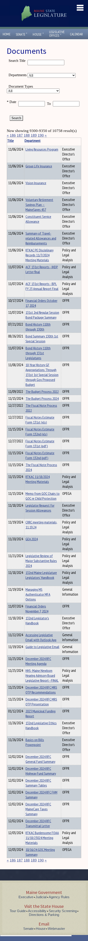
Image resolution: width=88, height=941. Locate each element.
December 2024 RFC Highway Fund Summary (40, 771)
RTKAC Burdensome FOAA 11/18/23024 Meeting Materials (42, 837)
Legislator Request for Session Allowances (39, 508)
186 (13, 135)
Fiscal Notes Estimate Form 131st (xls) (39, 420)
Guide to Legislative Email (42, 646)
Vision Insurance (35, 182)
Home (6, 34)
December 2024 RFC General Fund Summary (40, 759)
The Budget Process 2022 (42, 391)
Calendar (76, 34)
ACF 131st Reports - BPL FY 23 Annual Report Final (41, 286)
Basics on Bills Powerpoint (34, 742)
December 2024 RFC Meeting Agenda (38, 661)
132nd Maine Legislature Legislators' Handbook (41, 575)
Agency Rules (59, 897)
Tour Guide (18, 911)
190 (41, 135)
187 (20, 135)
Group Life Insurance (38, 166)
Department (33, 140)
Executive (26, 897)
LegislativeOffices (57, 33)
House (38, 34)
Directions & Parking (44, 915)
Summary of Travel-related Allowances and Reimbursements (40, 238)
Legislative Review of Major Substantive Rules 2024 (41, 560)
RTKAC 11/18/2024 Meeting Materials (37, 479)
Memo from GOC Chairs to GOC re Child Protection (42, 496)
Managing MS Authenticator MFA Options (37, 594)
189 (34, 135)
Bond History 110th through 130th (38, 327)
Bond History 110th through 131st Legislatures (38, 353)
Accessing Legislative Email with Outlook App (40, 637)
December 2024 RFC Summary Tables (38, 783)
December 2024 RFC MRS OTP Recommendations (41, 690)
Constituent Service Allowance (38, 219)
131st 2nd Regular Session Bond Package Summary (42, 315)
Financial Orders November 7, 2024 (36, 609)
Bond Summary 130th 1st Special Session (41, 339)
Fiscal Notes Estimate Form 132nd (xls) (39, 432)
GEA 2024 (31, 538)
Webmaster (56, 928)
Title (10, 140)
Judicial (40, 897)
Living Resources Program (41, 149)
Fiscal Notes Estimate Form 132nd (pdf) (39, 455)
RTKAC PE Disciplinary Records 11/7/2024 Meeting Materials (39, 255)
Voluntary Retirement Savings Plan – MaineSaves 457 (39, 204)
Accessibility (37, 911)
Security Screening (63, 911)
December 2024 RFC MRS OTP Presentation (41, 702)
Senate (22, 34)
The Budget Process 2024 (42, 398)
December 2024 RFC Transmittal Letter (38, 823)
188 (27, 135)
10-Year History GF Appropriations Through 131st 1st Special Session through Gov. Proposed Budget (41, 374)
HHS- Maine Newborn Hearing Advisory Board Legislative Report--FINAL (42, 675)
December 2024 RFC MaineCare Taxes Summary (38, 809)
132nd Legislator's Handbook (37, 620)
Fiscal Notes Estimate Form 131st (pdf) (39, 443)
